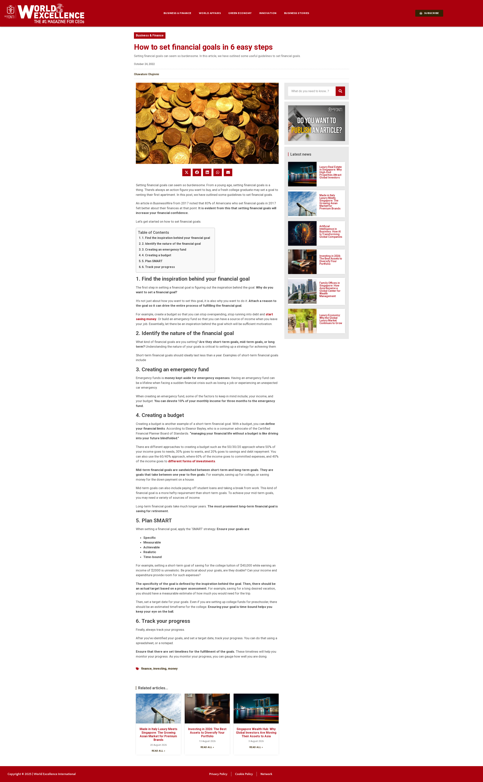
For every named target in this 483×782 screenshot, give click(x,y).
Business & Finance (177, 13)
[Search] (340, 91)
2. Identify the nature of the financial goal (171, 243)
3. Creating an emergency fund (164, 249)
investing (159, 668)
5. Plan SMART (152, 261)
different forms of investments (191, 461)
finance (146, 668)
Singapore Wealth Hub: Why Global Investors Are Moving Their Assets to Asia (256, 732)
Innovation (268, 13)
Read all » (158, 751)
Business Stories (296, 13)
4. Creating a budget (156, 255)
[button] (186, 172)
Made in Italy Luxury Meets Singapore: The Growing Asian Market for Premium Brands (158, 734)
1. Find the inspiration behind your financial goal (176, 238)
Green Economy (240, 13)
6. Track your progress (158, 267)
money (173, 668)
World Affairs (210, 13)
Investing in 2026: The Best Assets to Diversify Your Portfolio (207, 732)
